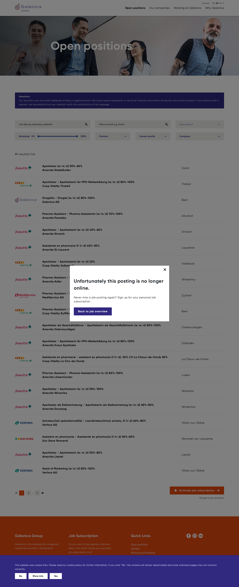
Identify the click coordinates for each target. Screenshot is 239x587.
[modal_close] (165, 270)
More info (38, 576)
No (20, 576)
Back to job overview (93, 311)
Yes (56, 576)
